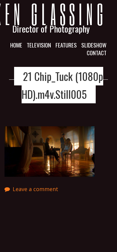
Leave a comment (35, 189)
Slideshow (93, 45)
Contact (96, 52)
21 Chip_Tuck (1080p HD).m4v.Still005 (62, 85)
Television (39, 45)
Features (66, 45)
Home (16, 45)
